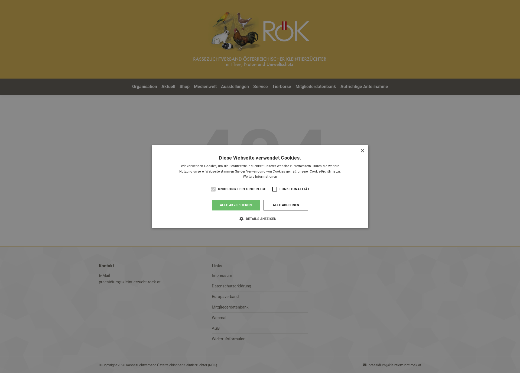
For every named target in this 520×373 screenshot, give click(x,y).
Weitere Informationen (260, 177)
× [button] (362, 151)
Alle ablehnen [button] (286, 205)
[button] (260, 218)
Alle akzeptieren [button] (236, 205)
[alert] (260, 186)
